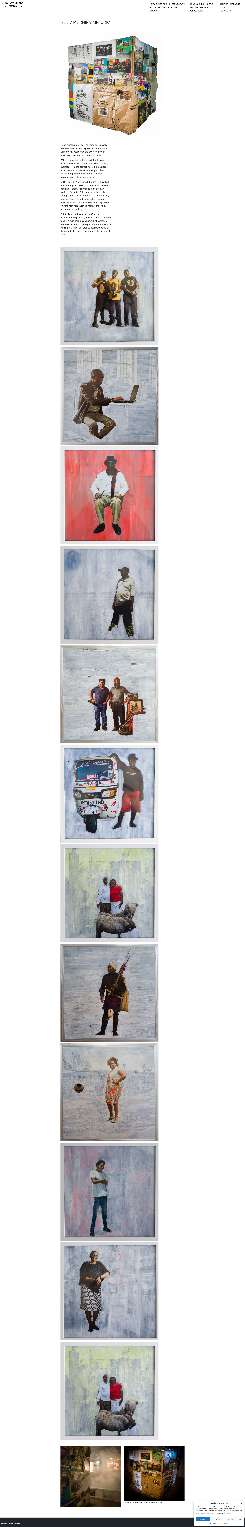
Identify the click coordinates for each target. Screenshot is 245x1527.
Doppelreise (196, 11)
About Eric (225, 11)
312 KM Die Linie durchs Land (164, 8)
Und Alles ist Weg (198, 8)
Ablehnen (218, 1519)
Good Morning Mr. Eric (201, 4)
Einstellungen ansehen (234, 1519)
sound (153, 11)
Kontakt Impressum (214, 1523)
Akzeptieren (202, 1519)
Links (222, 8)
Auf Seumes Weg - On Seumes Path (167, 4)
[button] (241, 1503)
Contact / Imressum (230, 4)
